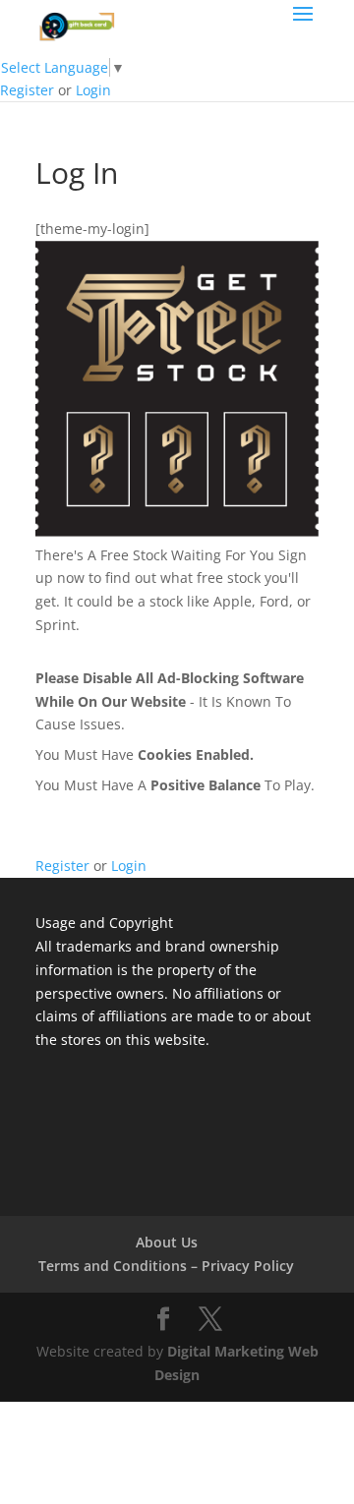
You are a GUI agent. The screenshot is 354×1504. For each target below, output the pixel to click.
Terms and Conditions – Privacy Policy (166, 1265)
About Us (167, 1242)
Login (93, 90)
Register (27, 90)
